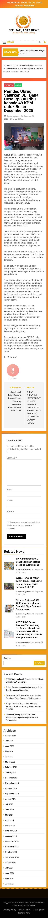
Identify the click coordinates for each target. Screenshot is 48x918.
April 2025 (9, 820)
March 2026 (10, 762)
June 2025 (9, 810)
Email (10, 500)
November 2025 (12, 783)
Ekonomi (14, 65)
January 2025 (11, 836)
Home (6, 65)
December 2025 (11, 778)
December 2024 (11, 841)
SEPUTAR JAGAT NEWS (24, 30)
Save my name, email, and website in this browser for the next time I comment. (23, 525)
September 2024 (12, 857)
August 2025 (10, 799)
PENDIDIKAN (29, 6)
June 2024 (9, 873)
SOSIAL (39, 3)
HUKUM (24, 3)
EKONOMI (19, 6)
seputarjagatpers (13, 116)
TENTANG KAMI (13, 3)
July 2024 (9, 868)
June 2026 (9, 746)
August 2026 (10, 735)
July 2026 (9, 741)
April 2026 (9, 757)
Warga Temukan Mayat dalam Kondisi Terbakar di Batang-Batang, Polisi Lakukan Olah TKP (23, 706)
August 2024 (10, 862)
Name (10, 489)
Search (7, 658)
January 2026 (11, 772)
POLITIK (31, 3)
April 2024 (9, 884)
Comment (12, 458)
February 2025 (11, 831)
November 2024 (12, 847)
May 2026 (9, 751)
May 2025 (9, 815)
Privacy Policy (10, 910)
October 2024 (11, 852)
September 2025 (12, 794)
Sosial (18, 85)
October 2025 (11, 788)
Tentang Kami (38, 910)
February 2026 (11, 767)
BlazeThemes (29, 905)
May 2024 (9, 878)
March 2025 (10, 825)
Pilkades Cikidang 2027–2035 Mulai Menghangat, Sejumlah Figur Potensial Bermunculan (22, 718)
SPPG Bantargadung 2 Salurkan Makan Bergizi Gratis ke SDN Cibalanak (28, 561)
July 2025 (9, 804)
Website (10, 511)
